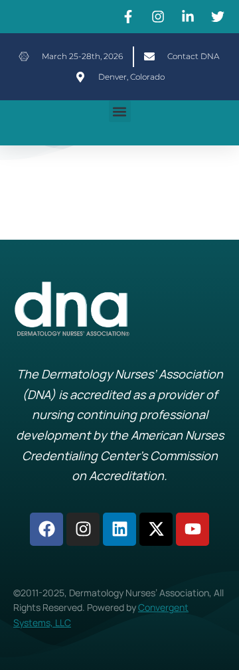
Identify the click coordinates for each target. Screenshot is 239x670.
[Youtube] (192, 529)
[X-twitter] (156, 529)
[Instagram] (83, 529)
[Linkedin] (119, 529)
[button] (120, 111)
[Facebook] (46, 529)
